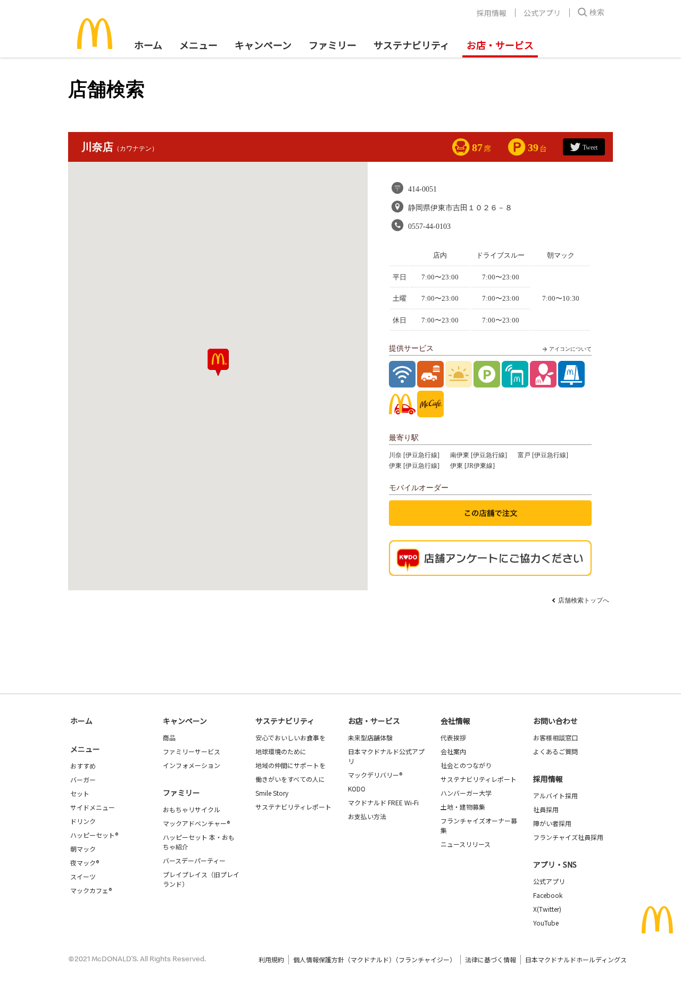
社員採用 (546, 809)
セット (79, 793)
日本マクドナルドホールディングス (576, 959)
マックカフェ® (91, 890)
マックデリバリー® (375, 774)
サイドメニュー (92, 807)
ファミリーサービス (191, 751)
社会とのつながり (466, 765)
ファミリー (332, 45)
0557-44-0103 (429, 226)
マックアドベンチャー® (196, 823)
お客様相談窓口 (555, 737)
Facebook (547, 895)
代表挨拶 (453, 737)
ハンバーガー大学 (466, 792)
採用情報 (491, 12)
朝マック (83, 848)
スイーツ (83, 876)
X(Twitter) (547, 908)
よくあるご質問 (555, 751)
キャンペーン (263, 45)
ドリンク (83, 821)
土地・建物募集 (463, 806)
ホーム (148, 45)
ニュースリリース (466, 843)
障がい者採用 (552, 823)
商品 (169, 737)
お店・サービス (500, 45)
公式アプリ (542, 12)
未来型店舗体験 (370, 737)
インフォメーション (191, 765)
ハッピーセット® (94, 834)
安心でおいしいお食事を (290, 737)
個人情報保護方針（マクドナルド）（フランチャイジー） (374, 959)
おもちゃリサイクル (191, 809)
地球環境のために (280, 751)
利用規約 (271, 959)
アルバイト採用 (555, 795)
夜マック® (84, 862)
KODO (357, 788)
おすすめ (83, 765)
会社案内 (453, 751)
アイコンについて (570, 349)
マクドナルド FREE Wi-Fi (383, 802)
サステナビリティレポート (293, 806)
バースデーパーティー (194, 860)
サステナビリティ (411, 45)
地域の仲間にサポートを (290, 765)
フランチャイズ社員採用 (568, 837)
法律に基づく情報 (490, 959)
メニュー (85, 749)
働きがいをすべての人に (290, 778)
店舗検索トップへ (583, 600)
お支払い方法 (367, 816)
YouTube (546, 922)
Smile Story (271, 792)
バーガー (83, 779)
